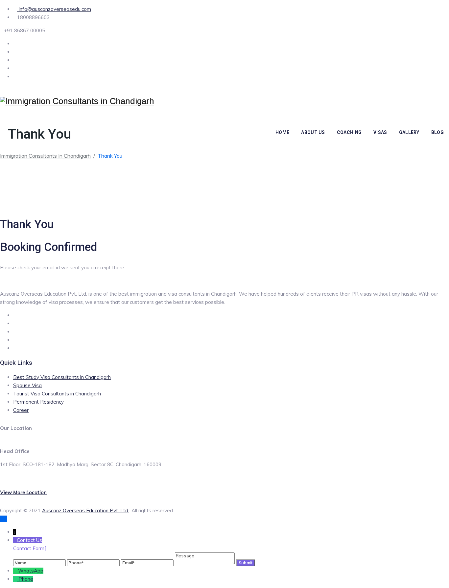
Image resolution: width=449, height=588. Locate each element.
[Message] (205, 562)
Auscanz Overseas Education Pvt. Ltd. (85, 510)
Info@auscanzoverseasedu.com (54, 9)
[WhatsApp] (15, 571)
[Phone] (94, 562)
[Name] (40, 562)
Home (282, 132)
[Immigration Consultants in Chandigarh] (77, 101)
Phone (25, 579)
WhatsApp (30, 571)
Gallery (409, 132)
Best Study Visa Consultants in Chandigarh (62, 377)
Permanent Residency (38, 402)
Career (21, 410)
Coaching (349, 132)
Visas (380, 132)
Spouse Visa (27, 385)
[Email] (148, 562)
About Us (313, 132)
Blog (437, 132)
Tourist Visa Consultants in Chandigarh (57, 393)
